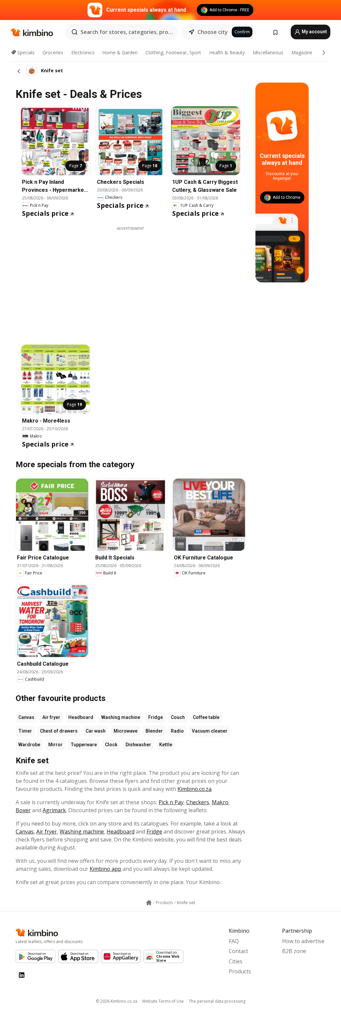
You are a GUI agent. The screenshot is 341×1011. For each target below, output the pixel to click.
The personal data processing (217, 1001)
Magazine (301, 52)
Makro (220, 802)
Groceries (53, 52)
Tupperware (84, 744)
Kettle (165, 744)
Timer (25, 731)
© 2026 (116, 1001)
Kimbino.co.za (194, 789)
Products (240, 971)
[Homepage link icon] (149, 902)
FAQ (234, 941)
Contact (238, 951)
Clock (111, 744)
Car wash (96, 731)
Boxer (23, 810)
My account (314, 31)
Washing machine (120, 717)
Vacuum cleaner (209, 731)
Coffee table (206, 717)
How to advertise (303, 941)
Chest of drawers (59, 731)
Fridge (155, 717)
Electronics (83, 52)
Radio (177, 731)
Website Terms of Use (163, 1001)
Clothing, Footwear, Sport (173, 52)
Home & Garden (120, 52)
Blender (154, 731)
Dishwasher (138, 744)
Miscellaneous (268, 52)
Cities (235, 961)
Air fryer (51, 717)
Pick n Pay (171, 802)
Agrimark (54, 810)
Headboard (80, 717)
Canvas (26, 717)
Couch (178, 717)
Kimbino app (105, 868)
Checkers (197, 802)
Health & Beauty (227, 52)
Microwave (126, 731)
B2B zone (294, 951)
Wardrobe (29, 744)
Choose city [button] (212, 32)
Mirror (55, 744)
